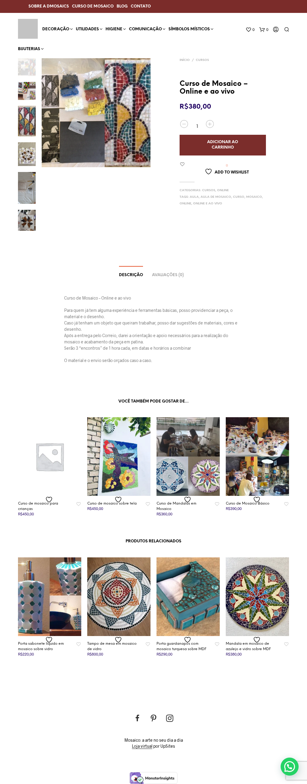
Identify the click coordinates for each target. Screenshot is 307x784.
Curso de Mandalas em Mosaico (176, 506)
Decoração (55, 29)
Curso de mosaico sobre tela (112, 503)
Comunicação (145, 29)
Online (223, 190)
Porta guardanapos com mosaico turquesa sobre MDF (181, 646)
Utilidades (87, 29)
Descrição (131, 275)
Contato (141, 6)
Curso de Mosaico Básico (248, 503)
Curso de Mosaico (93, 6)
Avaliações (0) (168, 275)
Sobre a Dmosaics (48, 6)
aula (194, 197)
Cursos (202, 60)
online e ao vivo (207, 203)
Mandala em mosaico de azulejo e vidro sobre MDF (248, 646)
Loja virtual (142, 746)
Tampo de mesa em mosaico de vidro (112, 646)
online (185, 203)
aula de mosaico (216, 197)
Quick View (53, 490)
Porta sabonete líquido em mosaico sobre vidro (41, 646)
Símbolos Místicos (189, 29)
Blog (122, 6)
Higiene (114, 29)
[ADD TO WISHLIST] (49, 499)
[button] (290, 767)
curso (238, 197)
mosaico (254, 197)
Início (185, 60)
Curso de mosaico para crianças (38, 506)
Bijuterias (29, 49)
